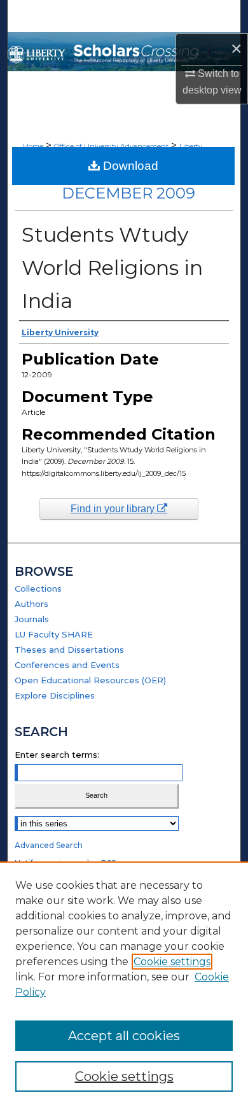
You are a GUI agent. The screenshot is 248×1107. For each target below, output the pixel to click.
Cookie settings (172, 962)
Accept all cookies (124, 1035)
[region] (124, 984)
